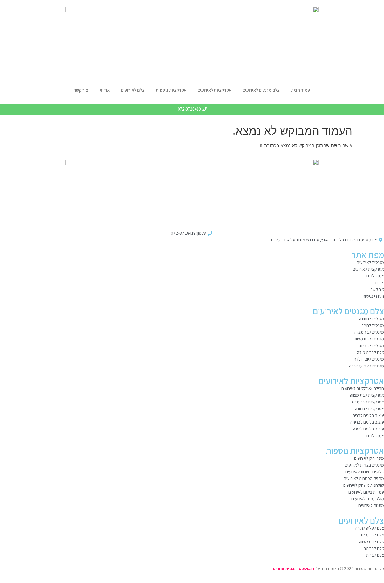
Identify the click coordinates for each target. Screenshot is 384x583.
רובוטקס (306, 568)
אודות (105, 90)
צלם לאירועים (132, 90)
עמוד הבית (300, 90)
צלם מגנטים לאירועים (261, 90)
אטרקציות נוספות (171, 90)
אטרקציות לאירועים (214, 90)
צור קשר (81, 90)
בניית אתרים (284, 568)
